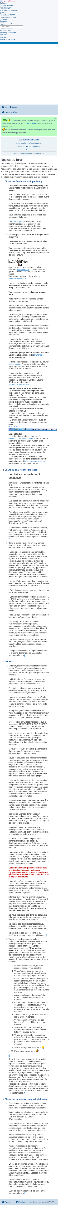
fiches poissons (30, 461)
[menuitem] (5, 107)
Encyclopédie (5, 9)
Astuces (29, 150)
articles (41, 461)
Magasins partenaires (8, 32)
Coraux (2, 24)
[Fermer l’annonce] (55, 118)
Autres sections (15, 364)
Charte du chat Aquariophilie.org (29, 146)
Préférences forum (7, 36)
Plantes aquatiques (7, 23)
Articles (2, 12)
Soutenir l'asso (5, 30)
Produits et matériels (7, 14)
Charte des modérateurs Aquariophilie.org (29, 153)
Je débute (4, 3)
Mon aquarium (5, 7)
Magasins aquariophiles (9, 10)
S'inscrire (3, 37)
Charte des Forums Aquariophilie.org (29, 143)
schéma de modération (19, 384)
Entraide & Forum (6, 5)
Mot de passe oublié (7, 39)
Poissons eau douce (7, 16)
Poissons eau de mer (8, 17)
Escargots (3, 21)
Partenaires (39, 355)
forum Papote (17, 221)
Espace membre (6, 29)
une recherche (23, 269)
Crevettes (3, 19)
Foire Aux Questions (17, 278)
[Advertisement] (29, 74)
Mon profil (3, 34)
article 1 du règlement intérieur (22, 438)
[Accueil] (7, 1)
